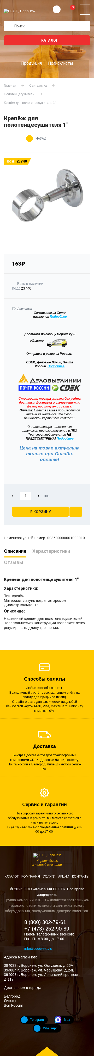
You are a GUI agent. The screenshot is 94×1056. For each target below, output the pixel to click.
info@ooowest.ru (38, 948)
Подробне (57, 317)
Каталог (49, 40)
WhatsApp (50, 1028)
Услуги (49, 876)
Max (67, 1020)
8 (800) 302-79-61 (45, 922)
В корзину (40, 512)
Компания (31, 876)
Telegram (37, 1020)
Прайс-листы (60, 63)
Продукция (31, 63)
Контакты (80, 876)
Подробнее (56, 366)
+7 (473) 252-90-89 (46, 929)
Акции (64, 876)
